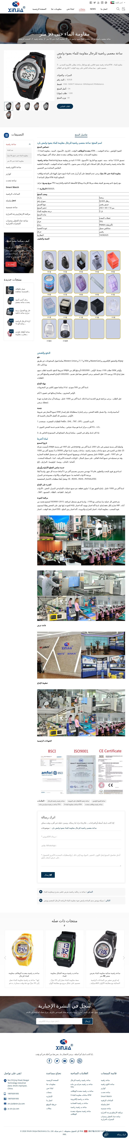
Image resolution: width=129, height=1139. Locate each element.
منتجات (82, 9)
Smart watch (12, 187)
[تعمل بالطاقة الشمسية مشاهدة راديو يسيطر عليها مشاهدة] (10, 290)
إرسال (47, 874)
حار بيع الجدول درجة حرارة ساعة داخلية (22, 311)
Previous (5, 958)
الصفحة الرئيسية (39, 9)
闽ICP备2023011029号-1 (98, 1131)
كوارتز (8, 173)
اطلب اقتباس (65, 106)
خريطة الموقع (51, 1104)
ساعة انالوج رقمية (13, 167)
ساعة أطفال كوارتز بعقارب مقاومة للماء (22, 333)
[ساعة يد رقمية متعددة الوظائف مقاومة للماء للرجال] (24, 949)
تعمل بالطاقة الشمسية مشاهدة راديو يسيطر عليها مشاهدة (21, 290)
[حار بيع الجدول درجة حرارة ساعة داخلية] (10, 311)
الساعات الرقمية (13, 194)
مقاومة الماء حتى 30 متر (55, 39)
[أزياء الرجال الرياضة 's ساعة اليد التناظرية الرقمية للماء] (10, 322)
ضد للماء (10, 150)
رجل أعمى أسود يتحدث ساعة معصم (22, 300)
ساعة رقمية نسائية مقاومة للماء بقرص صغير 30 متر (105, 974)
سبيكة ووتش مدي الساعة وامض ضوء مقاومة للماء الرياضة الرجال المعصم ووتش (74, 900)
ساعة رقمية (38, 39)
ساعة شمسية (11, 207)
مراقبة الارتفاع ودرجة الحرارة (18, 214)
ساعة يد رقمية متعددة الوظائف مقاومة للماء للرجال (24, 974)
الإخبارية (49, 1096)
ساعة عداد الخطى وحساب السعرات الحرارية (17, 222)
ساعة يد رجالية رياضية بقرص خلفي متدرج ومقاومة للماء (65, 892)
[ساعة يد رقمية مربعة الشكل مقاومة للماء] (64, 949)
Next (124, 958)
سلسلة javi (11, 200)
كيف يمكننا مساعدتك (17, 241)
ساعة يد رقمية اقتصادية (79, 1103)
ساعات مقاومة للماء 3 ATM (73, 804)
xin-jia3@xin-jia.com (16, 1103)
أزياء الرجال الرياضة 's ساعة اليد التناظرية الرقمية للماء (22, 322)
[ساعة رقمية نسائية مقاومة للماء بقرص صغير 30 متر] (105, 949)
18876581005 (13, 1093)
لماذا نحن (70, 9)
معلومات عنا (56, 9)
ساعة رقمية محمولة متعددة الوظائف (81, 1112)
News (93, 9)
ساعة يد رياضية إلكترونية (80, 1099)
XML (64, 1134)
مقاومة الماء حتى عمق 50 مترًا (17, 155)
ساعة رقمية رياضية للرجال (56, 801)
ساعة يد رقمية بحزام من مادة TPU (49, 804)
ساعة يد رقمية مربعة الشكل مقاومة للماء (65, 974)
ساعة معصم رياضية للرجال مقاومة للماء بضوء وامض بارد (74, 828)
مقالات (48, 1108)
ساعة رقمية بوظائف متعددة (93, 804)
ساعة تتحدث (11, 180)
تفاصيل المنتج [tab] (81, 134)
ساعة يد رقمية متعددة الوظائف (82, 1091)
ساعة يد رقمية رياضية (79, 1107)
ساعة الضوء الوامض (99, 801)
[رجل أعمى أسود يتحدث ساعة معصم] (10, 301)
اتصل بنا (104, 9)
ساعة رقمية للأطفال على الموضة (78, 801)
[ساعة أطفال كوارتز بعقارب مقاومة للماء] (10, 333)
